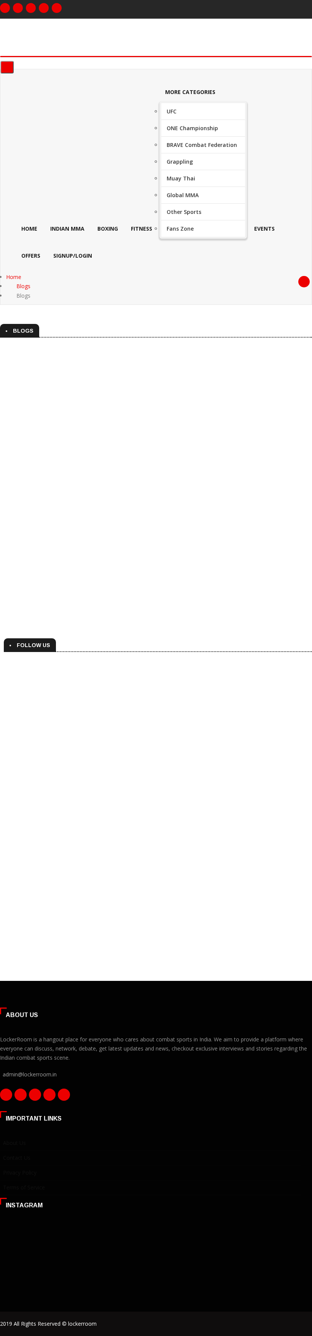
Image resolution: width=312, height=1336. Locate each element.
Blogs (23, 286)
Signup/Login (72, 255)
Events (264, 228)
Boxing (107, 228)
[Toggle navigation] (7, 67)
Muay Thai (181, 178)
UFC (172, 111)
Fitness (141, 228)
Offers (30, 255)
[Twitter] (31, 8)
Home (29, 228)
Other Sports (184, 211)
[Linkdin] (44, 8)
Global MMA (183, 195)
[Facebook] (5, 8)
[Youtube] (57, 8)
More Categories (190, 92)
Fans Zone (180, 228)
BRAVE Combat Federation (202, 144)
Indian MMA (67, 228)
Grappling (180, 161)
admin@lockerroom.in (30, 1074)
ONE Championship (192, 128)
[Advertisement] (158, 745)
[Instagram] (18, 8)
